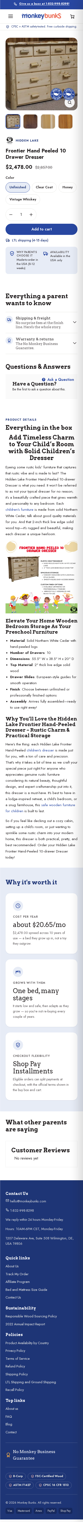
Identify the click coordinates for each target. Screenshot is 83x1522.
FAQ (9, 1416)
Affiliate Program (18, 1281)
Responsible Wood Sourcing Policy (31, 1316)
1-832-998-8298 (21, 1210)
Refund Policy (15, 1366)
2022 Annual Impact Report (25, 1324)
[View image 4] (65, 121)
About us (12, 1408)
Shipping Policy (17, 1374)
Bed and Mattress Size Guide (26, 1289)
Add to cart (41, 229)
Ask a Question (60, 379)
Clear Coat (44, 187)
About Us (12, 1266)
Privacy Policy (15, 1350)
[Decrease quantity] (11, 215)
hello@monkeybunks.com (27, 1201)
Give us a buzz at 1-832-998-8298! (44, 4)
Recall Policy (15, 1389)
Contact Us (13, 1297)
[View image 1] (13, 121)
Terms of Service (18, 1358)
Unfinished (17, 187)
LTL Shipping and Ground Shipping (31, 1382)
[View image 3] (48, 121)
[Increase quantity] (31, 215)
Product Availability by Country (27, 1343)
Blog (9, 1424)
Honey (67, 187)
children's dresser (40, 750)
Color (10, 177)
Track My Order (17, 1274)
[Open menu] (11, 16)
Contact (11, 1432)
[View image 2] (30, 121)
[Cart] (72, 16)
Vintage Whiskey (22, 199)
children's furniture (19, 509)
